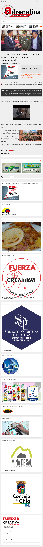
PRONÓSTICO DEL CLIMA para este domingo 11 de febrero (30, 170)
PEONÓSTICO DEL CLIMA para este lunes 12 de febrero (10, 170)
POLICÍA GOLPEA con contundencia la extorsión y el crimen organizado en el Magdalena (9, 25)
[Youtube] (8, 1)
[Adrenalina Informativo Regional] (21, 19)
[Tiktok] (5, 1)
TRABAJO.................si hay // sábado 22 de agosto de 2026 (36, 26)
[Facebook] (1, 1)
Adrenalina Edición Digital (31, 533)
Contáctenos (31, 531)
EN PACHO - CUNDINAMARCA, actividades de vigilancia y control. (22, 26)
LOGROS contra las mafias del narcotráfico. (30, 79)
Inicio (2, 52)
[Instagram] (3, 1)
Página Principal (12, 531)
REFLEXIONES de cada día (27, 77)
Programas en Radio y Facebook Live (12, 533)
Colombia (6, 52)
